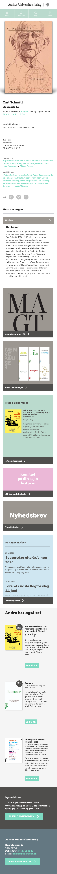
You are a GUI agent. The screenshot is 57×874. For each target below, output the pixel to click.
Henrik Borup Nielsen (33, 163)
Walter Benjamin (10, 175)
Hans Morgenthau (28, 180)
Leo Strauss (39, 183)
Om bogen (10, 220)
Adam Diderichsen (41, 175)
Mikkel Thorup (26, 166)
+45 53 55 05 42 (25, 851)
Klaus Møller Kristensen (31, 160)
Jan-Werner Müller (11, 183)
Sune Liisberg (16, 163)
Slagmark (25, 111)
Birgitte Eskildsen (11, 160)
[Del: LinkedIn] (11, 197)
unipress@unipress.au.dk (24, 854)
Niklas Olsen (27, 183)
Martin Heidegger (22, 178)
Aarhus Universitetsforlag (28, 4)
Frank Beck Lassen (39, 178)
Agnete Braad (25, 175)
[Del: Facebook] (26, 197)
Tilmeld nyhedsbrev (21, 816)
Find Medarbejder (20, 861)
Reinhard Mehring (11, 180)
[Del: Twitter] (19, 197)
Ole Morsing (43, 180)
